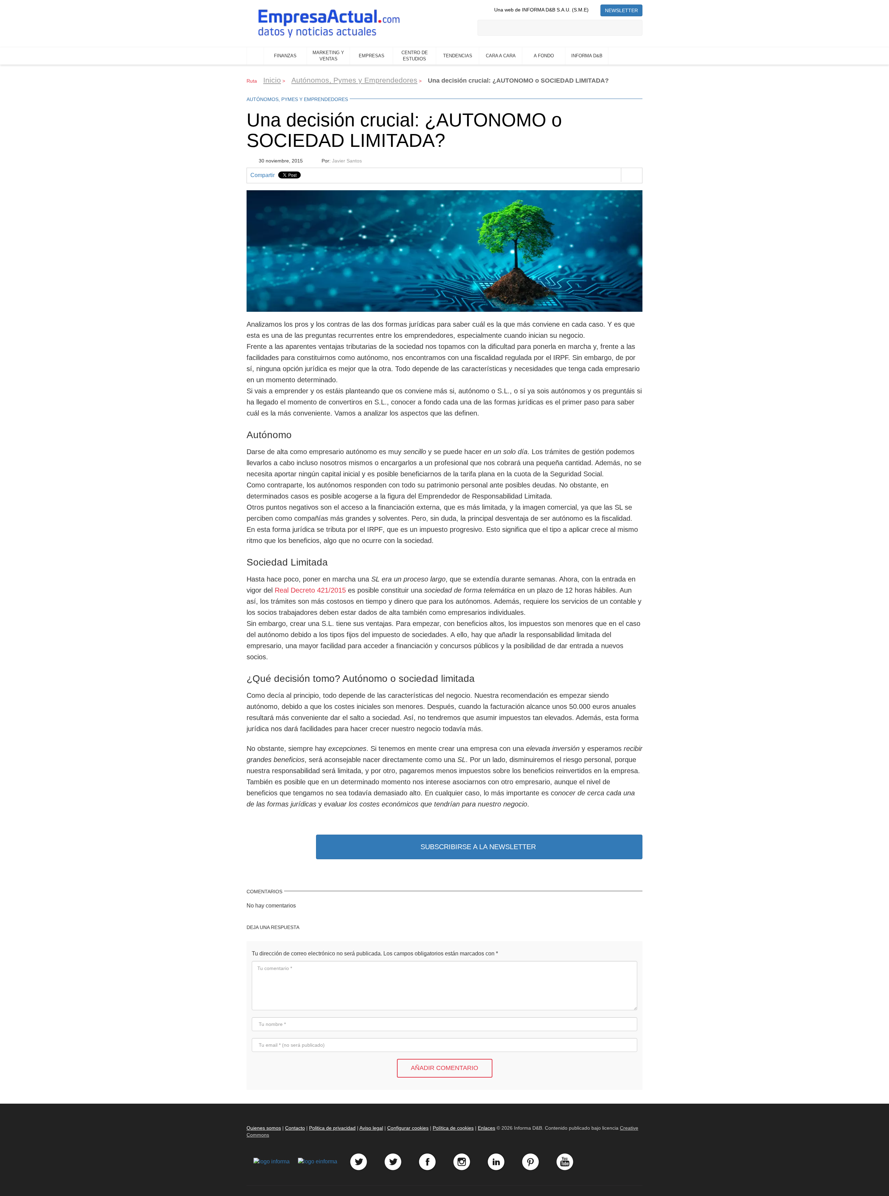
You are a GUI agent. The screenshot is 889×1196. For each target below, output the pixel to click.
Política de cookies (453, 1128)
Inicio (255, 56)
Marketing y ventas (328, 56)
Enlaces (486, 1128)
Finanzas (285, 55)
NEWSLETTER (621, 10)
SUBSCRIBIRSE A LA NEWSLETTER (478, 847)
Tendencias (457, 55)
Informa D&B (587, 55)
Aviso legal (371, 1128)
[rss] (594, 9)
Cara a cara (501, 55)
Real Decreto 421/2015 (310, 590)
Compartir (262, 175)
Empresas (371, 55)
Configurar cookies (408, 1128)
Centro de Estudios (414, 56)
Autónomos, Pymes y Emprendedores (354, 80)
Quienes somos (264, 1128)
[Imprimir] (631, 175)
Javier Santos (347, 161)
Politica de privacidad (332, 1128)
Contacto (295, 1128)
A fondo (544, 55)
